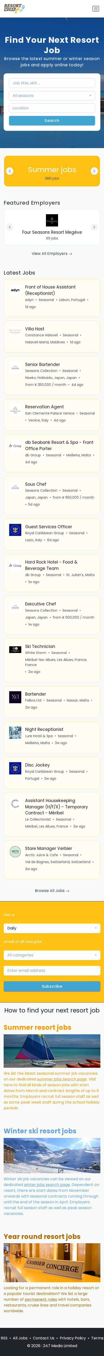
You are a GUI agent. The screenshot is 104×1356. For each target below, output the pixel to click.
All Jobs (20, 1338)
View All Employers (50, 253)
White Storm (35, 652)
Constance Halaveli (41, 335)
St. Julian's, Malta (80, 574)
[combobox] (52, 95)
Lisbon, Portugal (72, 299)
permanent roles (41, 1299)
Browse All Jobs (50, 890)
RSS (4, 1338)
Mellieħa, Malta (78, 455)
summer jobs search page (62, 1079)
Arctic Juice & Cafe (41, 855)
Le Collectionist (38, 819)
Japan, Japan (36, 497)
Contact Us (43, 1338)
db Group (33, 455)
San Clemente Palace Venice (49, 413)
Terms (97, 1338)
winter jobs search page (47, 1184)
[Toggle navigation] (95, 8)
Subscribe (52, 986)
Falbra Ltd (33, 700)
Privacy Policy (73, 1338)
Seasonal (46, 299)
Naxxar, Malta (78, 700)
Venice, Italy (38, 420)
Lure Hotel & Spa (39, 736)
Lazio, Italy (33, 540)
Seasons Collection (41, 370)
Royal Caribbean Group (44, 533)
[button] (94, 171)
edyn (29, 299)
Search (52, 120)
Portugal (32, 778)
